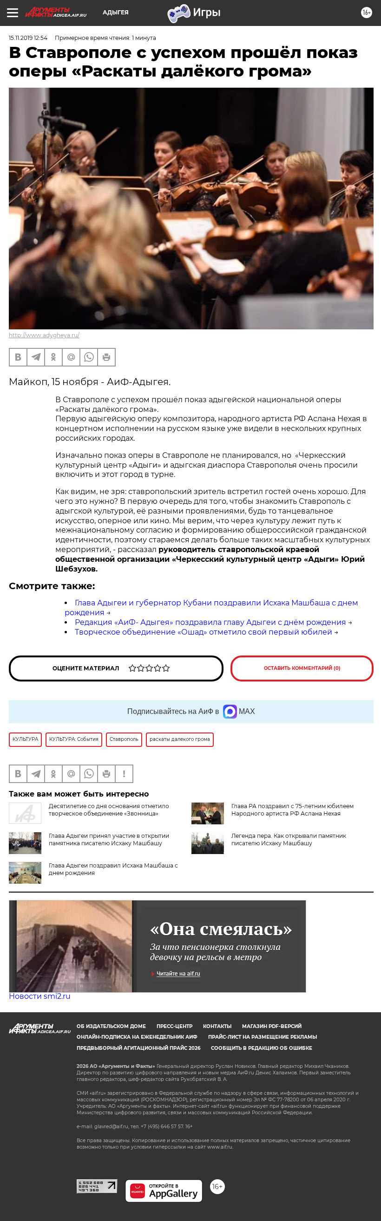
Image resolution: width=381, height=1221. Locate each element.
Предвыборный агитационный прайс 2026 (138, 1048)
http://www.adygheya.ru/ (44, 335)
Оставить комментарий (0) (302, 668)
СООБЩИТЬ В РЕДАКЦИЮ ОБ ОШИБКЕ (261, 1048)
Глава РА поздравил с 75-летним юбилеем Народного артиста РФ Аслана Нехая (292, 810)
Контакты (217, 1026)
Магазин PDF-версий (272, 1026)
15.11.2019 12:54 (28, 37)
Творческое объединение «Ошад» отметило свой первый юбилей (203, 632)
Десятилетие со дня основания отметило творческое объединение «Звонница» (109, 810)
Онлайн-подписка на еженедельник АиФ (137, 1037)
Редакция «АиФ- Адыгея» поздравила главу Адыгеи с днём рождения (210, 622)
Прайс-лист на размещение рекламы (262, 1037)
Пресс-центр (174, 1026)
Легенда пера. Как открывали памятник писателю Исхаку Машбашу (288, 839)
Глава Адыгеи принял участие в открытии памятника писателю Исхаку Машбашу (109, 839)
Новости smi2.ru (40, 996)
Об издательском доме (111, 1026)
